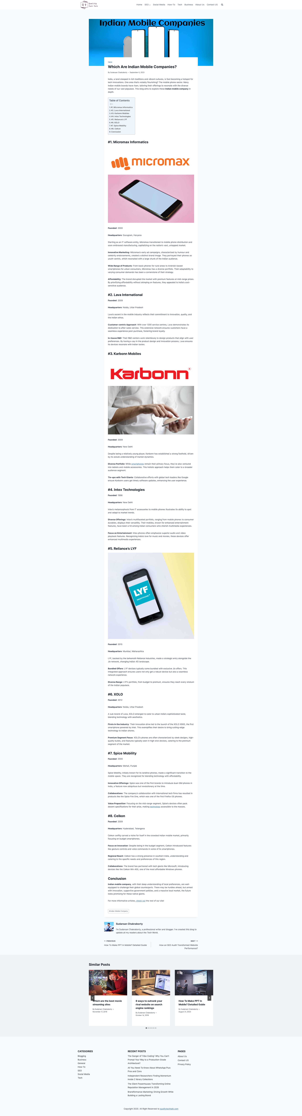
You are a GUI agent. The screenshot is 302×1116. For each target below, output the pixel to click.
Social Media (159, 4)
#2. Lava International (120, 110)
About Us (199, 4)
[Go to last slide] (92, 998)
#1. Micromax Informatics (122, 107)
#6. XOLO (115, 122)
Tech (180, 4)
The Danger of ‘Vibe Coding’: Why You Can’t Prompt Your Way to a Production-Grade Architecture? (148, 1059)
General (81, 1063)
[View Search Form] (222, 5)
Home (139, 4)
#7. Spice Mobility (118, 126)
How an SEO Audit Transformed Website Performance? (178, 945)
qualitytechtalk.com (169, 1109)
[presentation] (108, 982)
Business (189, 4)
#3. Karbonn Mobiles (120, 113)
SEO (80, 1070)
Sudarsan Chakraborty (118, 72)
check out (140, 901)
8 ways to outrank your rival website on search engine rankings (149, 1004)
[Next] (209, 998)
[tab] (146, 1028)
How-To (171, 4)
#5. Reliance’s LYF (119, 119)
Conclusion (116, 132)
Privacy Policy (184, 1064)
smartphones (137, 464)
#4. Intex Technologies (121, 116)
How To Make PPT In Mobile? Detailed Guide (125, 943)
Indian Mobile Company (118, 911)
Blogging (82, 1056)
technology (155, 806)
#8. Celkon (116, 129)
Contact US (212, 4)
